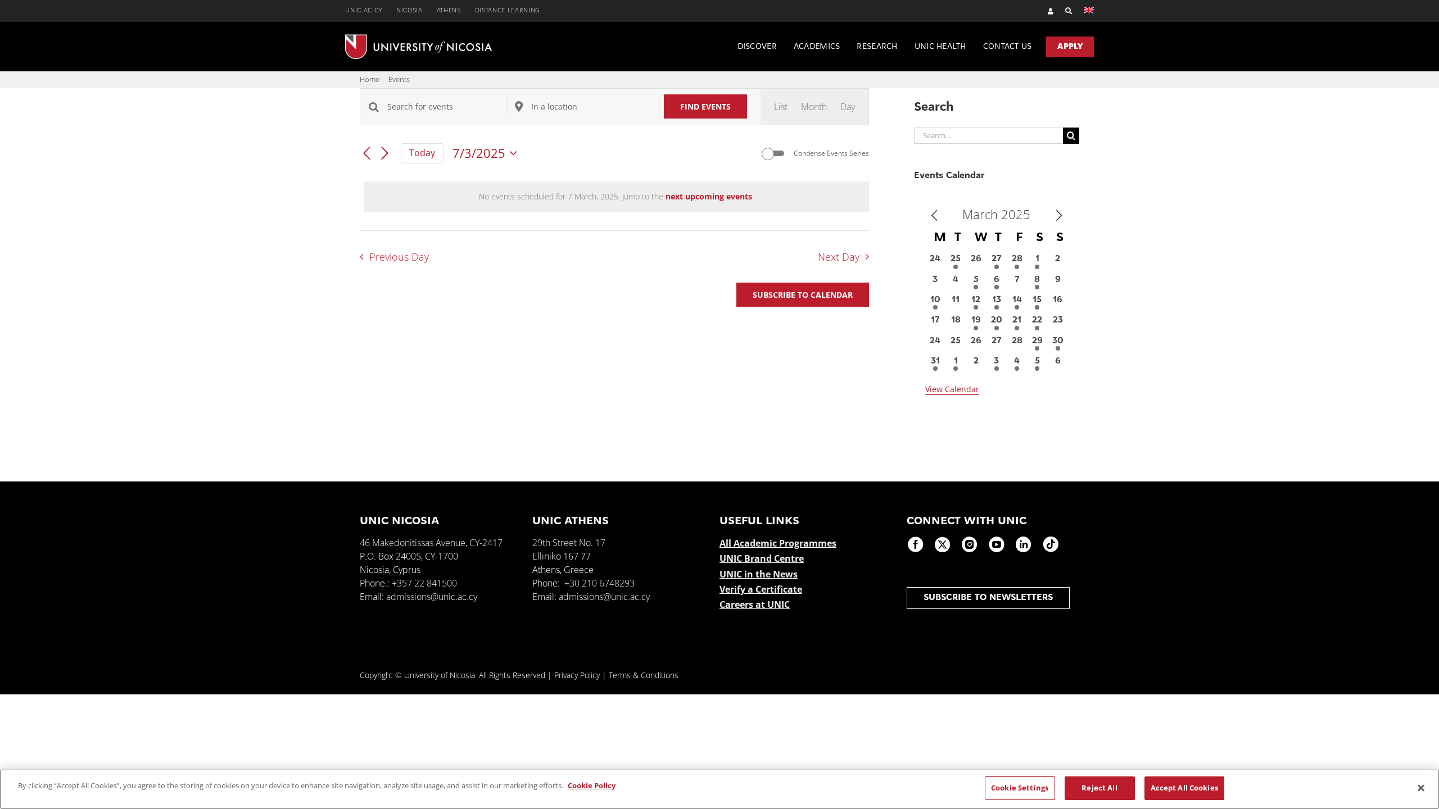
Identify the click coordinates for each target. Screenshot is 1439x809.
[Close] (1421, 787)
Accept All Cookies (1184, 788)
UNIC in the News (759, 574)
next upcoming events (709, 196)
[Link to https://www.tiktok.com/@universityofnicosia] (1051, 544)
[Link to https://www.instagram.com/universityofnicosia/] (970, 544)
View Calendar (952, 389)
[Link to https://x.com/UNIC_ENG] (943, 544)
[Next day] (385, 154)
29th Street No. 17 (568, 543)
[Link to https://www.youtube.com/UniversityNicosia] (997, 544)
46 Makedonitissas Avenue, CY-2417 (431, 543)
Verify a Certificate (761, 589)
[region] (719, 789)
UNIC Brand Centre (762, 558)
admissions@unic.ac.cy (431, 596)
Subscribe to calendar (803, 294)
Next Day (838, 256)
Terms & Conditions (643, 675)
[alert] (616, 196)
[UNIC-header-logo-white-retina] (418, 39)
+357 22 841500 (424, 583)
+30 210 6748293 (599, 583)
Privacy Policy (577, 675)
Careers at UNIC (755, 604)
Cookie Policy (592, 785)
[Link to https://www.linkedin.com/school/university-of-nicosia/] (1024, 544)
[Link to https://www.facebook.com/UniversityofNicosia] (916, 544)
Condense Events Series (831, 153)
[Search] (1063, 11)
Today (422, 153)
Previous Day (398, 256)
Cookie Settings (1019, 788)
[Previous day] (366, 154)
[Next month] (1059, 215)
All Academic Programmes (778, 543)
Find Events (705, 106)
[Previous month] (934, 215)
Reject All (1099, 788)
